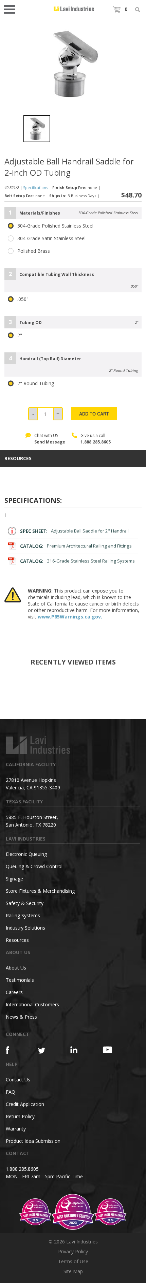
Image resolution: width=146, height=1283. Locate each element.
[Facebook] (14, 1050)
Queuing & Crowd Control (34, 866)
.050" (23, 299)
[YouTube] (110, 1049)
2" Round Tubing (35, 383)
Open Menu (11, 8)
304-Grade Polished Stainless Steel (55, 226)
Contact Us (18, 1079)
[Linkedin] (78, 1049)
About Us (16, 967)
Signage (14, 878)
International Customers (32, 1004)
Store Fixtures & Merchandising (40, 891)
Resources (17, 940)
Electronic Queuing (26, 854)
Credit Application (25, 1104)
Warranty (16, 1128)
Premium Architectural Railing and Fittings (76, 546)
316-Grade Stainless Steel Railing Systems (77, 561)
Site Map (73, 1271)
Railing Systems (23, 915)
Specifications (35, 187)
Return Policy (20, 1116)
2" (19, 335)
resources (18, 458)
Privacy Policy (73, 1251)
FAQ (10, 1092)
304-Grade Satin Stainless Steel (51, 238)
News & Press (21, 1017)
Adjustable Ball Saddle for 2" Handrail (74, 531)
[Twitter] (46, 1051)
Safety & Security (24, 903)
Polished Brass (33, 251)
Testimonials (20, 980)
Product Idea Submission (33, 1141)
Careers (14, 992)
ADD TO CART (94, 414)
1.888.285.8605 (95, 442)
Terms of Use (73, 1261)
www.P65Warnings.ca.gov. (70, 616)
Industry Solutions (25, 927)
